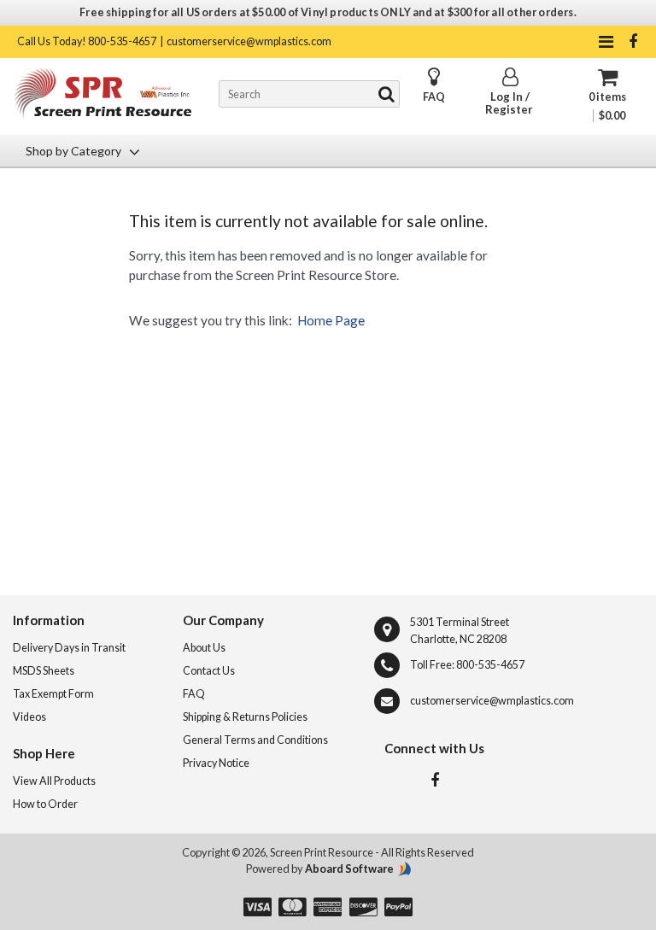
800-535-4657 (490, 664)
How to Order (45, 804)
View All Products (54, 781)
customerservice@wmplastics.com (249, 41)
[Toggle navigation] (605, 41)
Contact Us (209, 670)
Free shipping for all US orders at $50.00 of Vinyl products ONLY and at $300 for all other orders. (328, 12)
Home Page (331, 320)
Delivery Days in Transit (69, 647)
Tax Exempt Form (53, 693)
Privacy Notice (216, 763)
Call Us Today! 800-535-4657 (86, 41)
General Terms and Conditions (255, 740)
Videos (29, 717)
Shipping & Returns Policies (245, 717)
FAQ (434, 97)
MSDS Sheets (43, 670)
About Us (204, 647)
